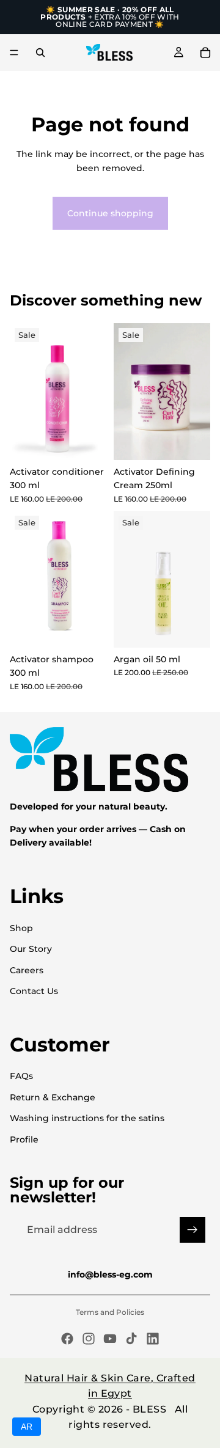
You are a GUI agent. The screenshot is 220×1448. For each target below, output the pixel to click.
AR (26, 1427)
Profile (24, 1139)
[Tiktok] (131, 1338)
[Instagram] (88, 1338)
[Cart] (205, 52)
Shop (21, 928)
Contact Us (34, 990)
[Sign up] (192, 1230)
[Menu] (14, 52)
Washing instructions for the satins (87, 1118)
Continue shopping (110, 213)
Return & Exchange (52, 1097)
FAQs (21, 1075)
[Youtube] (110, 1338)
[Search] (40, 52)
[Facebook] (67, 1338)
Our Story (31, 948)
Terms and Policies (110, 1312)
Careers (26, 970)
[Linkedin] (152, 1338)
